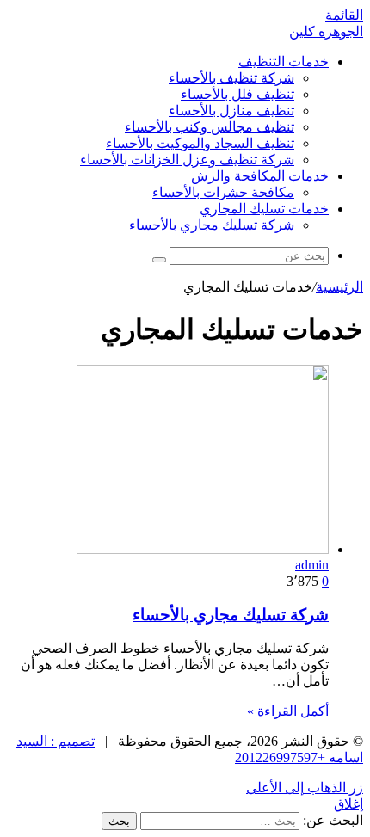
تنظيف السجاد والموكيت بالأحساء (200, 143)
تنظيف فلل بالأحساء (237, 94)
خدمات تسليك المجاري (264, 208)
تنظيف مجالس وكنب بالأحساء (209, 127)
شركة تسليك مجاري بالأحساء (211, 225)
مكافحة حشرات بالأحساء (223, 192)
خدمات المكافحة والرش (260, 176)
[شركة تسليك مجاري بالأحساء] (203, 549)
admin (312, 564)
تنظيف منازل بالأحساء (231, 110)
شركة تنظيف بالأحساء (231, 78)
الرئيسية (339, 287)
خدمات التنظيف (283, 61)
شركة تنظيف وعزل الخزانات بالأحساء (187, 159)
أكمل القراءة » (288, 711)
